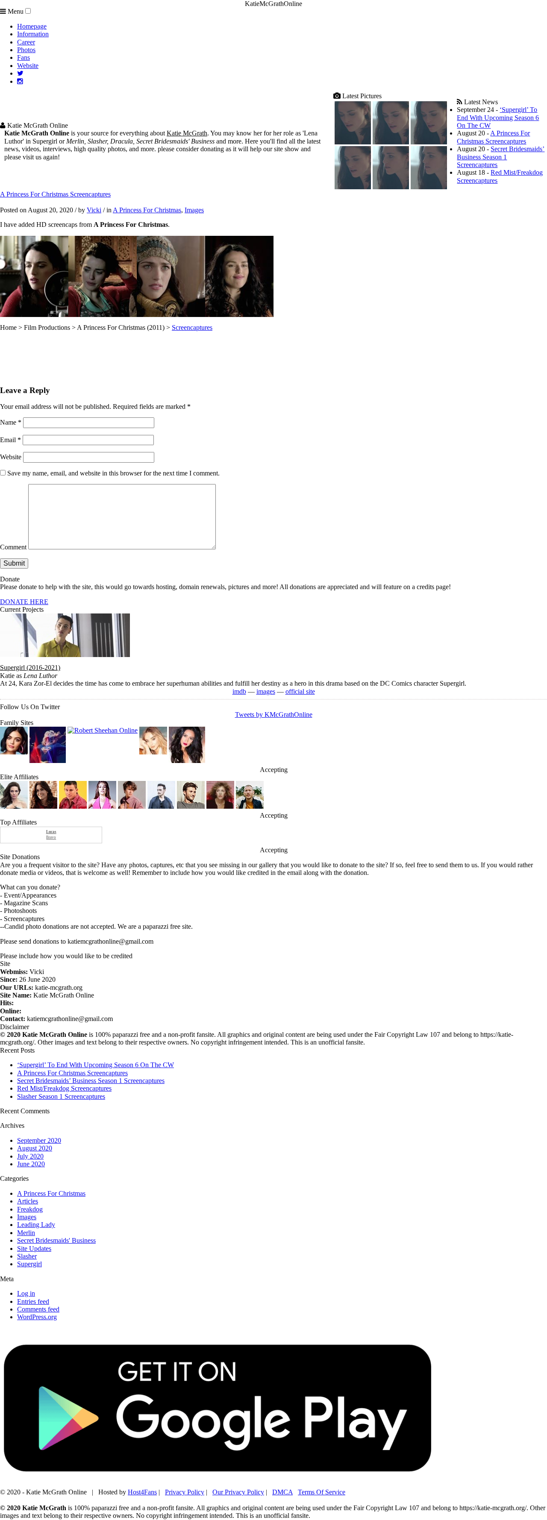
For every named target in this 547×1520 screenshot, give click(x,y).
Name (10, 422)
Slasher (27, 1256)
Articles (27, 1201)
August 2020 (34, 1148)
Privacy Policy (184, 1492)
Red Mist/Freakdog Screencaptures (64, 1088)
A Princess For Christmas (147, 210)
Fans (23, 57)
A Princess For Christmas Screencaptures (493, 136)
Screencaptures (192, 327)
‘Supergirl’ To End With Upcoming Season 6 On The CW (498, 117)
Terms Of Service (321, 1492)
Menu (15, 11)
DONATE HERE (24, 601)
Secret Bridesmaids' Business (56, 1240)
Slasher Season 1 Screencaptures (61, 1096)
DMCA (282, 1492)
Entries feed (33, 1301)
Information (33, 34)
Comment (13, 547)
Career (26, 42)
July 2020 (30, 1156)
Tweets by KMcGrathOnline (273, 714)
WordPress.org (37, 1316)
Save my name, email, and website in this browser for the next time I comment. (113, 473)
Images (194, 210)
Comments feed (38, 1309)
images (265, 691)
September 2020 (39, 1140)
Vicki (94, 210)
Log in (26, 1293)
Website (27, 65)
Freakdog (30, 1209)
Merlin (26, 1232)
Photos (26, 49)
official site (300, 691)
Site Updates (34, 1248)
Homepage (32, 26)
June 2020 (31, 1164)
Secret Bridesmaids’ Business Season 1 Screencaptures (500, 156)
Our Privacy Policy (238, 1492)
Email (10, 439)
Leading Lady (36, 1224)
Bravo (51, 835)
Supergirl (29, 1264)
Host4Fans (142, 1492)
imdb (239, 691)
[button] (28, 11)
